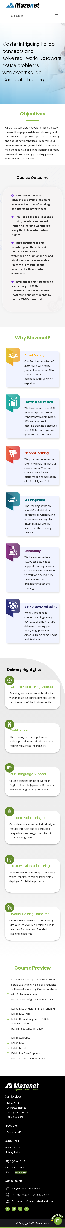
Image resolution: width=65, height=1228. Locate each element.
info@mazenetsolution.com (26, 1188)
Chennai (30, 1201)
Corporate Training (16, 1107)
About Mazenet (14, 1147)
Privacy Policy (13, 1152)
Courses (18, 15)
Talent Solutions (14, 1103)
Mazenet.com (42, 1223)
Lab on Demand (14, 1116)
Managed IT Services (17, 1112)
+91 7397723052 (21, 1194)
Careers (16, 1172)
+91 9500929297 (40, 1194)
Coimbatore (18, 1201)
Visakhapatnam (45, 1201)
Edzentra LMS (13, 1132)
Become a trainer (15, 1167)
